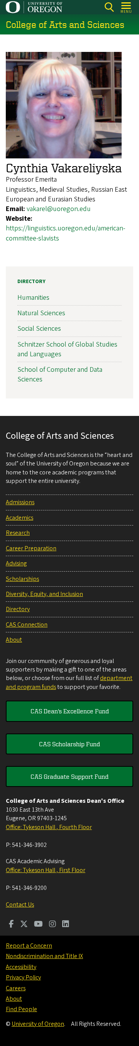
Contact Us (20, 904)
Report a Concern (29, 945)
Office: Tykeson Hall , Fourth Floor (49, 827)
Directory (31, 281)
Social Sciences (39, 328)
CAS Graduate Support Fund (69, 776)
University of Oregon (38, 1024)
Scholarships (22, 579)
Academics (19, 518)
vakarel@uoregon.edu (59, 209)
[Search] (109, 7)
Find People (21, 1009)
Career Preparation (31, 548)
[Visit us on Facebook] (11, 925)
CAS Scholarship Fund (69, 743)
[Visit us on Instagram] (52, 925)
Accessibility (21, 967)
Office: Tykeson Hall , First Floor (45, 870)
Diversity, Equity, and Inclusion (44, 594)
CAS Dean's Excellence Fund (70, 711)
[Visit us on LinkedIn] (65, 925)
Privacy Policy (23, 977)
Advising (16, 563)
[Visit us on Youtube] (38, 925)
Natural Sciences (41, 313)
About (14, 640)
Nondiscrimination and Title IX (44, 956)
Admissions (20, 502)
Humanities (33, 297)
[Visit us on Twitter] (24, 925)
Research (18, 533)
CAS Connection (26, 624)
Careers (15, 988)
